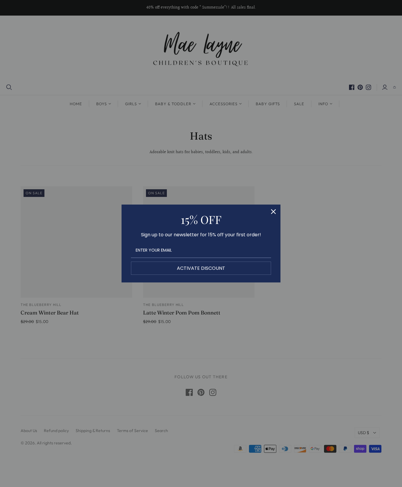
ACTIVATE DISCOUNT (201, 268)
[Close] (273, 212)
